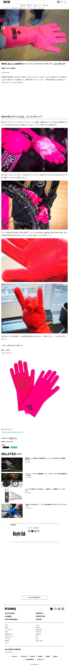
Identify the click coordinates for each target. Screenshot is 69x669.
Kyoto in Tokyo (39, 640)
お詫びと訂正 (40, 659)
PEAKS (6, 627)
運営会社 (33, 656)
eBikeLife (7, 640)
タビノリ (7, 643)
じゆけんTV (7, 638)
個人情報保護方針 (30, 659)
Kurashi (10, 652)
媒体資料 (40, 656)
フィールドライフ (9, 629)
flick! (37, 636)
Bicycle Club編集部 (33, 527)
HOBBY (8, 616)
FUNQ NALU (38, 634)
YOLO (6, 652)
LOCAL (39, 619)
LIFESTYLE (40, 616)
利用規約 (55, 656)
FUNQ (6, 625)
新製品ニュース (12, 438)
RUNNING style (8, 634)
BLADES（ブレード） (10, 636)
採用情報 (48, 656)
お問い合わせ (24, 656)
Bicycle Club (7, 8)
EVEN (6, 631)
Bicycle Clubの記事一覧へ (34, 597)
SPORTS (39, 613)
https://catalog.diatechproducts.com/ (12, 432)
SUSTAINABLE (11, 619)
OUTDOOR (10, 613)
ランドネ (38, 625)
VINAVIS (37, 627)
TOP (2, 8)
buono (37, 638)
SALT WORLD (39, 629)
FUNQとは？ (15, 656)
